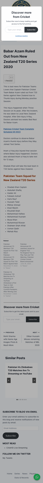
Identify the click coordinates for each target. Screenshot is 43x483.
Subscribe (31, 30)
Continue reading (21, 36)
